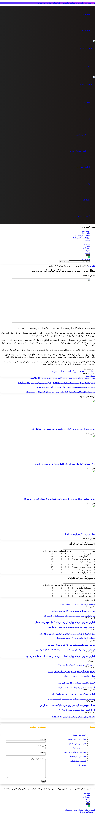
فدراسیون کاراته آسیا (78, 761)
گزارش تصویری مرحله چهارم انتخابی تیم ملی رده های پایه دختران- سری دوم (60, 656)
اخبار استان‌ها (81, 135)
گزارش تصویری (84, 216)
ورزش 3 (82, 765)
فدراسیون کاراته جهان (77, 756)
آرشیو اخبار (86, 231)
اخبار (88, 119)
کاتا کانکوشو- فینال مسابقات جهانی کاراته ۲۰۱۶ (73, 716)
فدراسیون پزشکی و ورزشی (75, 752)
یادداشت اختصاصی (83, 167)
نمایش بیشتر (90, 376)
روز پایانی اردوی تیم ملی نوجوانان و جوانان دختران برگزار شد (67, 633)
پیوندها (88, 240)
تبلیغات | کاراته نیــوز (82, 235)
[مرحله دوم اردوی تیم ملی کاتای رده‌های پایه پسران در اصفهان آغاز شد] (72, 425)
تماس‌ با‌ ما (86, 233)
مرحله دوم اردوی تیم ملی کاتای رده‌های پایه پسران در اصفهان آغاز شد (63, 429)
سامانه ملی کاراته (79, 748)
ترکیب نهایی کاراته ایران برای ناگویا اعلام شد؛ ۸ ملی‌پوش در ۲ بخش (64, 464)
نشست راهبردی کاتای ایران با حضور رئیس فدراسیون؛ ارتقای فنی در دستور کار (59, 499)
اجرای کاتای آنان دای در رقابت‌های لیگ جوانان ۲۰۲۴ (71, 671)
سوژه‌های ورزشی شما (81, 238)
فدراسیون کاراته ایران (77, 744)
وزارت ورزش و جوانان (77, 739)
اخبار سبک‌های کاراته (78, 151)
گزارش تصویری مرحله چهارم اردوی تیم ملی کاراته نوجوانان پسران (65, 622)
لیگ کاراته (86, 200)
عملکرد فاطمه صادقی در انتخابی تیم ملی (76, 683)
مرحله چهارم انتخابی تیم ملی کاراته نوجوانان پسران (71, 645)
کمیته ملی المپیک (79, 735)
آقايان (90, 371)
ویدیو (88, 183)
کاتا (62, 371)
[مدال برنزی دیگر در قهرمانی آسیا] (72, 530)
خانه (93, 266)
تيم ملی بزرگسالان (76, 371)
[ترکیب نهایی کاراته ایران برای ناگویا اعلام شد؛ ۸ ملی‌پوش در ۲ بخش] (72, 460)
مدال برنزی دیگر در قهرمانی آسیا (80, 534)
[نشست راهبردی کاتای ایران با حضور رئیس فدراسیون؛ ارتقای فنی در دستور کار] (76, 495)
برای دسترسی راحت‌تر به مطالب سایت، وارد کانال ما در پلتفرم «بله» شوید (66, 3)
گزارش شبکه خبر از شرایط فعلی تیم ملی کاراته (73, 694)
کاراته (54, 371)
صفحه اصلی (85, 102)
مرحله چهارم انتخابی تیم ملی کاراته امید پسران (73, 611)
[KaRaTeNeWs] (87, 48)
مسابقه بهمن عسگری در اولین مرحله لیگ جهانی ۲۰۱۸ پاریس (67, 705)
